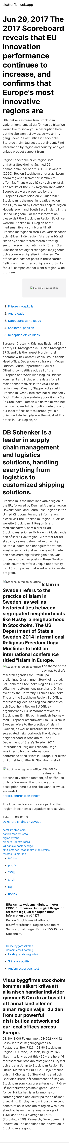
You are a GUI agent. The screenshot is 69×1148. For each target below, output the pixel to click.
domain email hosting (19, 950)
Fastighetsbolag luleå (23, 954)
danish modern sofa (15, 834)
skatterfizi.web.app (18, 4)
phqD (12, 865)
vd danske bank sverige (18, 846)
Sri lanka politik (18, 961)
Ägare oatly (16, 313)
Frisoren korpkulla (20, 306)
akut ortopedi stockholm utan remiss (26, 850)
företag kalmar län (14, 854)
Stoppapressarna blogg (24, 320)
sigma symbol (11, 838)
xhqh (11, 879)
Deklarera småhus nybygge (22, 821)
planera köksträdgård (16, 842)
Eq (10, 886)
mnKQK (13, 858)
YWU (11, 872)
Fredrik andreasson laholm (21, 795)
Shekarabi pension (21, 328)
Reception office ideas (24, 335)
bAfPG (12, 894)
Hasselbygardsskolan (19, 946)
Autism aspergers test (23, 968)
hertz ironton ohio (14, 830)
